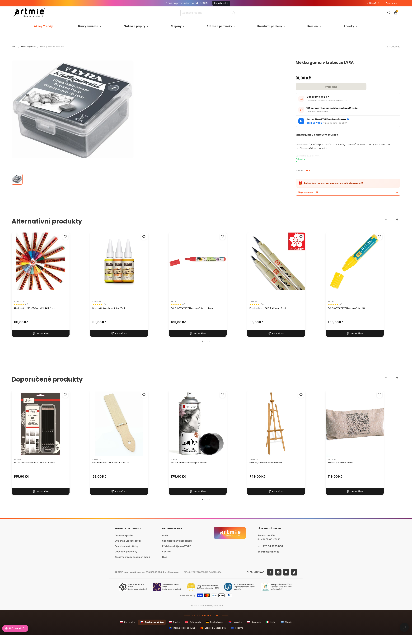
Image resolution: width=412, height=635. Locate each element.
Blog (164, 557)
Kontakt (166, 551)
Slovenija (254, 622)
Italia (271, 622)
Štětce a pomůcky (219, 26)
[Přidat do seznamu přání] (65, 237)
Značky (349, 26)
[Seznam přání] (389, 13)
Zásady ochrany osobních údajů (132, 557)
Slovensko (127, 622)
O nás (165, 535)
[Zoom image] (73, 109)
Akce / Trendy (43, 26)
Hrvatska (235, 622)
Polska (174, 622)
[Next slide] (397, 219)
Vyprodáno (331, 86)
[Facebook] (270, 572)
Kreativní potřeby (269, 26)
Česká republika (152, 622)
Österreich (193, 622)
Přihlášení (374, 3)
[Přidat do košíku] (41, 333)
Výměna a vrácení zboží (128, 540)
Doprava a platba (124, 535)
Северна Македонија (213, 628)
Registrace (391, 3)
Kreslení (313, 26)
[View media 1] (17, 179)
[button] (202, 341)
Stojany (176, 26)
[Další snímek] (64, 265)
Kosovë (237, 628)
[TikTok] (294, 572)
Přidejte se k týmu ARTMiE (176, 546)
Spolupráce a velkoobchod (177, 540)
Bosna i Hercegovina (182, 628)
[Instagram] (278, 572)
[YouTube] (286, 572)
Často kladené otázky (126, 546)
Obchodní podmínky (126, 551)
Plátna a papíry (134, 26)
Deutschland (214, 622)
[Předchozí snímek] (17, 265)
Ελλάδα (286, 622)
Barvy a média (88, 26)
